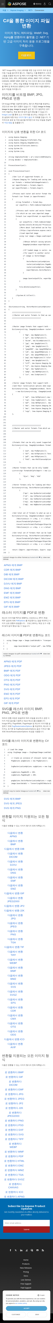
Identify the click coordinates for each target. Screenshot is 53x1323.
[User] (44, 4)
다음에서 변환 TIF (14, 947)
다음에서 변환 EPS (15, 1001)
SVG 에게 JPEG (13, 803)
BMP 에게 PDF (12, 670)
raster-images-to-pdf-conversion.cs (17, 654)
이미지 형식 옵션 (25, 117)
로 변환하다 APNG (14, 1196)
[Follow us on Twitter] (16, 1250)
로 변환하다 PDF (14, 1156)
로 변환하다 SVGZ (14, 1179)
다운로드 (26, 55)
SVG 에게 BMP (12, 798)
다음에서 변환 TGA (15, 941)
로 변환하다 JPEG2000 (14, 1114)
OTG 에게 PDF (12, 680)
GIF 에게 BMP (12, 606)
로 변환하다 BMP (14, 1072)
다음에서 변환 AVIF (15, 1046)
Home (25, 1260)
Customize (16, 1314)
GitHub (5, 559)
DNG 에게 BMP (12, 588)
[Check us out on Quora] (32, 1250)
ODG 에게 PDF (12, 675)
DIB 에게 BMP (12, 574)
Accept (26, 1308)
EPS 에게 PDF (12, 698)
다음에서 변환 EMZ (15, 887)
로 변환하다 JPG (14, 1094)
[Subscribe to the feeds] (43, 1250)
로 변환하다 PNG (14, 1120)
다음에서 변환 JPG (15, 917)
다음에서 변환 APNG (15, 835)
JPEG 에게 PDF (13, 666)
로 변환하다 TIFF (14, 1139)
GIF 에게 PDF (11, 703)
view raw (46, 557)
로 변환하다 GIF (14, 1077)
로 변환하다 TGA (14, 1174)
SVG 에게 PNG (12, 808)
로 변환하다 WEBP (15, 1145)
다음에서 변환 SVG (15, 985)
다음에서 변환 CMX (15, 1017)
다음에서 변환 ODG (15, 1033)
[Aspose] (17, 4)
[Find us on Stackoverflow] (26, 1250)
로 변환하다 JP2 (14, 1103)
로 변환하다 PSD (14, 1125)
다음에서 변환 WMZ (15, 977)
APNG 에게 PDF (13, 661)
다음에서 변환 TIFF (15, 953)
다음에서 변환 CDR (15, 1009)
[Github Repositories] (37, 1250)
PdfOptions (20, 621)
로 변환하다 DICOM (15, 1083)
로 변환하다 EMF (14, 1089)
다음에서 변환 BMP (15, 843)
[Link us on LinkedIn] (21, 1250)
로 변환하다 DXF (14, 1130)
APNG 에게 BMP (13, 565)
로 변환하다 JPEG (14, 1098)
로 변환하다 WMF (14, 1151)
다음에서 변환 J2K (14, 910)
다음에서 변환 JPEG (15, 925)
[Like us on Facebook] (10, 1250)
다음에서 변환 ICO (14, 1039)
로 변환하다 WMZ (14, 1170)
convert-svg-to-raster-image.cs (15, 791)
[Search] (50, 4)
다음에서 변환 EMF (15, 879)
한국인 (38, 4)
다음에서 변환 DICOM (15, 855)
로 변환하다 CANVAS (15, 1186)
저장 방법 (8, 123)
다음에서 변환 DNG (15, 871)
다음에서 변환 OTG (15, 1025)
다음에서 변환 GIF (14, 893)
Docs (26, 1276)
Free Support (25, 1284)
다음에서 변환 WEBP (15, 961)
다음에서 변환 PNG (15, 933)
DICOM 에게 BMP (14, 579)
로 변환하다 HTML (14, 1161)
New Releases (26, 1268)
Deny (37, 1314)
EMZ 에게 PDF (12, 694)
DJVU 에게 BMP (13, 583)
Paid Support (26, 1288)
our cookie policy (21, 1303)
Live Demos (26, 1280)
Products (26, 1264)
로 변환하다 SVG (14, 1134)
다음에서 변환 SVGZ (15, 993)
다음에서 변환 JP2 (14, 906)
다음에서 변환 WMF (15, 969)
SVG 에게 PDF (12, 689)
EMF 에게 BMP (12, 593)
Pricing (26, 1272)
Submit (26, 1229)
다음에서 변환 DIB (14, 849)
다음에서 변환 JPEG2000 (15, 900)
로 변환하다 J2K (14, 1108)
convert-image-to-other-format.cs (16, 557)
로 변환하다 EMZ (14, 1165)
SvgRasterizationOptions (22, 726)
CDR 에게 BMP (12, 569)
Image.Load (7, 115)
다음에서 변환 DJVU (15, 863)
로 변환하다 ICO (14, 1192)
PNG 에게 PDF (12, 684)
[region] (26, 345)
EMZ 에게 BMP (12, 597)
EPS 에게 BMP (12, 602)
